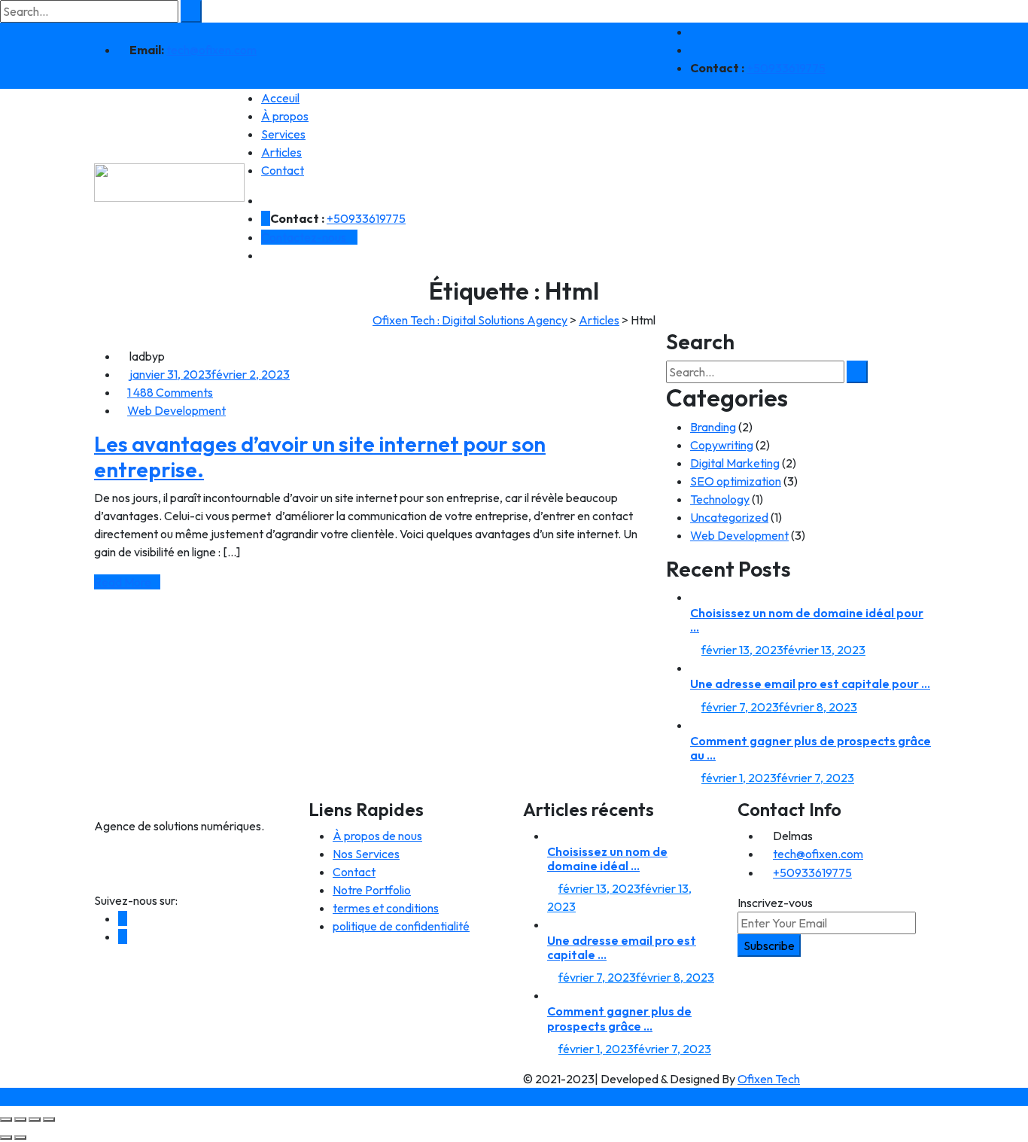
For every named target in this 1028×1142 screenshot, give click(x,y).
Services (283, 134)
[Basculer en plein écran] (20, 1119)
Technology (720, 499)
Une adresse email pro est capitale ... (621, 947)
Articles (281, 152)
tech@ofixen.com (211, 49)
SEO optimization (735, 481)
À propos (285, 115)
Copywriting (721, 444)
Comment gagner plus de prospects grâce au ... (810, 748)
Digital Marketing (735, 463)
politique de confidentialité (401, 925)
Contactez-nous (304, 237)
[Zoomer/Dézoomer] (6, 1119)
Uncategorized (729, 517)
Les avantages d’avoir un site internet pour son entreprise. (320, 457)
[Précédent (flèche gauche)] (6, 1137)
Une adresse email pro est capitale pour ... (810, 683)
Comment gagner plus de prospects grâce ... (619, 1018)
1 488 (170, 392)
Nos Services (366, 853)
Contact (282, 170)
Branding (713, 426)
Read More (122, 581)
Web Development (176, 410)
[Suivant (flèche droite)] (20, 1137)
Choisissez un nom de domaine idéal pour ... (806, 620)
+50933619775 (786, 67)
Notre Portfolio (372, 889)
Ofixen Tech (769, 1078)
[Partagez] (35, 1119)
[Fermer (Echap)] (49, 1119)
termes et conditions (386, 907)
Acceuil (280, 97)
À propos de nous (377, 835)
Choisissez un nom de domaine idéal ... (607, 858)
